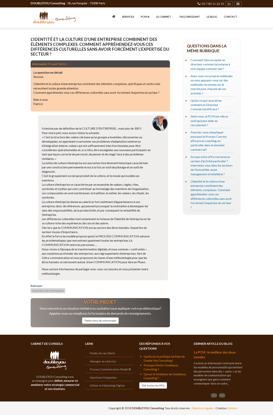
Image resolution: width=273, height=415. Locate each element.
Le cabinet (163, 16)
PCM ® (145, 16)
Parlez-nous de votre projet (100, 320)
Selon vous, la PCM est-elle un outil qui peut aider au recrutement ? (209, 120)
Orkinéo (232, 408)
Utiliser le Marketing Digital (107, 385)
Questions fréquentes (103, 377)
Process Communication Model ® (110, 369)
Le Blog (212, 16)
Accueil (113, 17)
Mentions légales (202, 408)
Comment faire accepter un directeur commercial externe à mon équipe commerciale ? (210, 64)
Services (128, 16)
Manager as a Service (103, 361)
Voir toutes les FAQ (153, 385)
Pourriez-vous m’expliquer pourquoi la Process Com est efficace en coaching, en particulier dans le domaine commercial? (209, 140)
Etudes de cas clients (102, 353)
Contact (230, 16)
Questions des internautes (48, 290)
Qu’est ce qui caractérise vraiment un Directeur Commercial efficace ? (206, 105)
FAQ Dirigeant (190, 16)
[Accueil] (54, 17)
